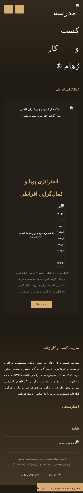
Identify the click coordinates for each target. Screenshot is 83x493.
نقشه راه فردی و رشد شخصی (36, 233)
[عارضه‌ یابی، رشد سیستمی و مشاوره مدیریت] (63, 39)
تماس (39, 393)
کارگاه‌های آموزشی (15, 381)
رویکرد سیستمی (25, 362)
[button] (8, 9)
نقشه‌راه (25, 368)
